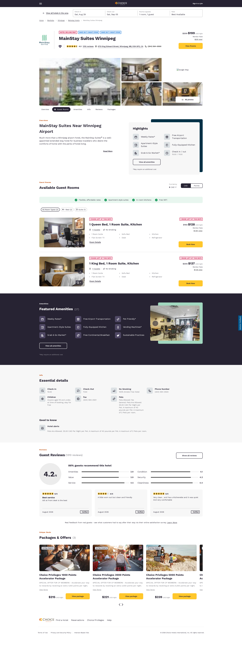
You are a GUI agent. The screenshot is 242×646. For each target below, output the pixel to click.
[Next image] (194, 323)
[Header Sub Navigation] (40, 3)
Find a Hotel (62, 620)
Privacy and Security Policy (61, 633)
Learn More (172, 523)
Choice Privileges (95, 620)
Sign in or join (198, 3)
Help (109, 620)
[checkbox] (50, 210)
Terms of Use (43, 633)
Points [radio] (196, 186)
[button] (240, 323)
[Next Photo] (80, 232)
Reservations (77, 620)
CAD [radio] (186, 186)
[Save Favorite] (60, 46)
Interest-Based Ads (81, 633)
